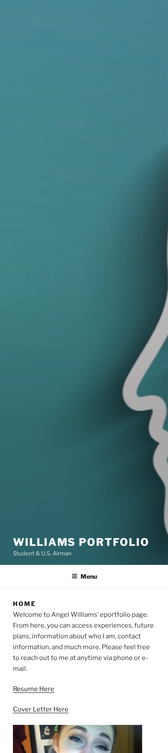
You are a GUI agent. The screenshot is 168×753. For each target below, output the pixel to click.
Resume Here (33, 689)
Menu (89, 576)
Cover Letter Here (40, 709)
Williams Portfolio (81, 542)
